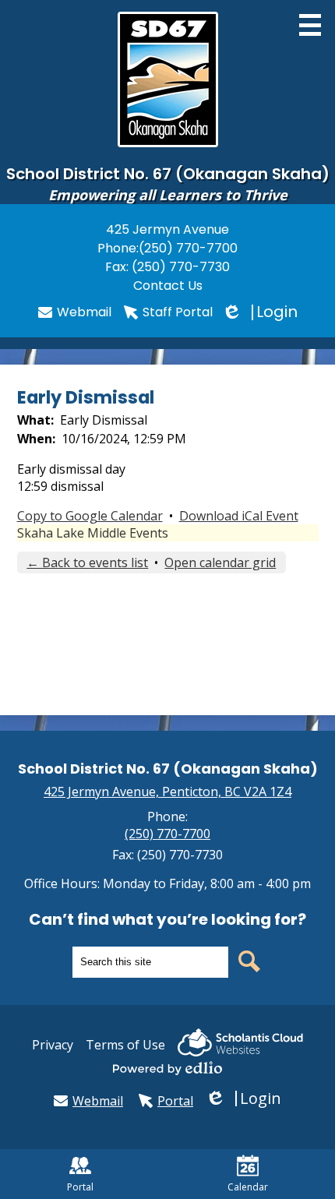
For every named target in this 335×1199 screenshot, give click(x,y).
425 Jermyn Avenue (167, 229)
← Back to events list (87, 562)
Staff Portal (178, 312)
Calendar (247, 1187)
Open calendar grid (220, 562)
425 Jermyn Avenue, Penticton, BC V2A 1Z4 (167, 791)
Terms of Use (125, 1044)
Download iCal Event (238, 515)
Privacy (52, 1044)
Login (261, 312)
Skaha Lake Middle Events (92, 532)
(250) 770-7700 (188, 248)
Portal (175, 1100)
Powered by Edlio (167, 1068)
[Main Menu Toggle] (310, 25)
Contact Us (168, 285)
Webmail (84, 312)
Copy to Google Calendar (90, 515)
